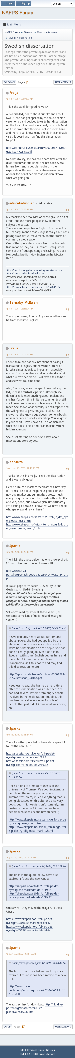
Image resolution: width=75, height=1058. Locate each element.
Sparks (14, 546)
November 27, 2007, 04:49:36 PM (22, 468)
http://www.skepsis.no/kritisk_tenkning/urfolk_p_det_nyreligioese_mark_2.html (37, 526)
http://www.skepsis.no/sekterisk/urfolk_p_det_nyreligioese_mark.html (37, 519)
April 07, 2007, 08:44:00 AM (19, 98)
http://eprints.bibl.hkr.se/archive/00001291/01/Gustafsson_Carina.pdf (36, 149)
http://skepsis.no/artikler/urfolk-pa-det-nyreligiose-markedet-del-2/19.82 (30, 763)
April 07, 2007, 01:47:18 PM (19, 209)
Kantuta (16, 462)
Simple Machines (47, 1054)
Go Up (7, 1026)
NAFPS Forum (17, 12)
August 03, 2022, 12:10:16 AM (21, 857)
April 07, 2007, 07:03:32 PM (19, 354)
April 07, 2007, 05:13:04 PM (19, 308)
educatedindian (22, 203)
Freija (13, 92)
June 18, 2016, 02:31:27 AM (19, 734)
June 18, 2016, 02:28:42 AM (19, 551)
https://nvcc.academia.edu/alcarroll (25, 273)
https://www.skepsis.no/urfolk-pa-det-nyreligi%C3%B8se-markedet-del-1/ (29, 921)
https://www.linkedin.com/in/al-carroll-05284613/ (33, 287)
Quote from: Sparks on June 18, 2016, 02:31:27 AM (39, 866)
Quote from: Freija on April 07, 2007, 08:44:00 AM (38, 628)
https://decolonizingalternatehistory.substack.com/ (34, 270)
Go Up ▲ (51, 1049)
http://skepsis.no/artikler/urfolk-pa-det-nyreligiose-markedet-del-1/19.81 (30, 755)
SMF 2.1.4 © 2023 (29, 1054)
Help (21, 1049)
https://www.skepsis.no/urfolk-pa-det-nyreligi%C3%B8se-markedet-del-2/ (29, 928)
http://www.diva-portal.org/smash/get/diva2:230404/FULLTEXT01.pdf (37, 574)
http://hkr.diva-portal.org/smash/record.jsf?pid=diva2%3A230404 (34, 1008)
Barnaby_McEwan (23, 302)
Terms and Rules (35, 1049)
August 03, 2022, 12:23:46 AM (21, 953)
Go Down (9, 82)
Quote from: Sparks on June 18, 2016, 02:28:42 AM (39, 963)
